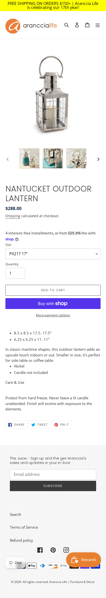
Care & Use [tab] (14, 382)
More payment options (53, 315)
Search (15, 514)
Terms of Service (24, 527)
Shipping (12, 215)
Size (8, 244)
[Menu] (97, 24)
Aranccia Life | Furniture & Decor (72, 582)
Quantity (11, 264)
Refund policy (21, 540)
